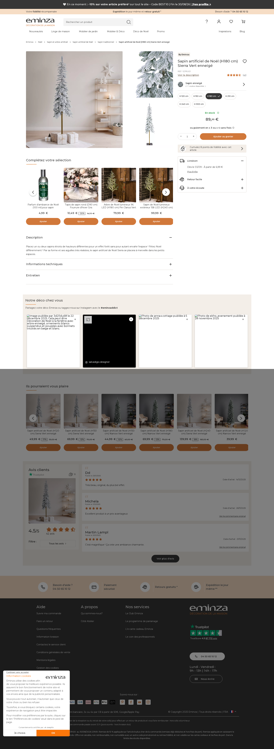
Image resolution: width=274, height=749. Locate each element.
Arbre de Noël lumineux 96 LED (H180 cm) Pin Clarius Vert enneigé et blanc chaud (118, 207)
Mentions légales (45, 660)
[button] (53, 341)
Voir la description (188, 75)
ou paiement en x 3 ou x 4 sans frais (211, 127)
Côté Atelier (87, 621)
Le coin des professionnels (140, 636)
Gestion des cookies (47, 667)
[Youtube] (139, 702)
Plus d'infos (192, 172)
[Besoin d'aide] (207, 22)
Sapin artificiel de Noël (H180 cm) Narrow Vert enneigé (156, 432)
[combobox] (58, 543)
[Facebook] (131, 702)
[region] (137, 42)
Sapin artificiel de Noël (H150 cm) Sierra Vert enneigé (81, 432)
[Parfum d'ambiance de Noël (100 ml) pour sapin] (43, 185)
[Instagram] (148, 702)
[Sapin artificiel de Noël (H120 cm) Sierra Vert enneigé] (43, 411)
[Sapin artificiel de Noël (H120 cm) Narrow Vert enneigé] (232, 411)
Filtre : (32, 541)
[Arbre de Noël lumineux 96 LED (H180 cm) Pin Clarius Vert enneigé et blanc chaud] (118, 185)
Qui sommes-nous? (92, 613)
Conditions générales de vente (53, 652)
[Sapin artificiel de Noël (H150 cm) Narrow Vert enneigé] (118, 411)
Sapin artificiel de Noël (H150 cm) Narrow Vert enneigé (118, 432)
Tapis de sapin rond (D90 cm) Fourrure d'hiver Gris (81, 206)
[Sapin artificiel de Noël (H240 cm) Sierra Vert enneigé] (194, 411)
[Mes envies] (231, 22)
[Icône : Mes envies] (244, 61)
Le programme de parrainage (141, 621)
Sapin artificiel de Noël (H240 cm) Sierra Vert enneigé (194, 432)
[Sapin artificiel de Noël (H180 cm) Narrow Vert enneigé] (156, 411)
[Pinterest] (122, 702)
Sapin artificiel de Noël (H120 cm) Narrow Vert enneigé (232, 432)
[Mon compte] (219, 22)
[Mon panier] (243, 22)
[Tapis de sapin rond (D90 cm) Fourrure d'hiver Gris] (81, 185)
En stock (210, 112)
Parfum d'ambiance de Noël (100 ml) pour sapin (43, 206)
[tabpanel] (109, 31)
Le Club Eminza (134, 613)
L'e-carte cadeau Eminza (139, 629)
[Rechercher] (128, 22)
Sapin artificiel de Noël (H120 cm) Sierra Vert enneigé (43, 432)
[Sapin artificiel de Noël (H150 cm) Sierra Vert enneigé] (81, 411)
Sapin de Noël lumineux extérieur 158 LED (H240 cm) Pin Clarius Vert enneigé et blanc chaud (156, 209)
